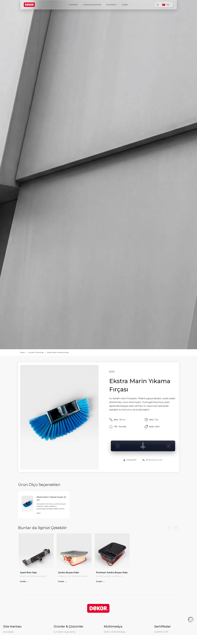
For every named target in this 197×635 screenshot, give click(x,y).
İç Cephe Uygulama (64, 632)
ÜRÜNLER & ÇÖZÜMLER (92, 5)
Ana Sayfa (8, 632)
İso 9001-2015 (161, 632)
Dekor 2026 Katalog (114, 632)
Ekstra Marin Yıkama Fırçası (58, 352)
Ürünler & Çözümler (36, 352)
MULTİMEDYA (111, 5)
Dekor (22, 352)
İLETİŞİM (125, 5)
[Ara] (158, 4)
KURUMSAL (73, 5)
